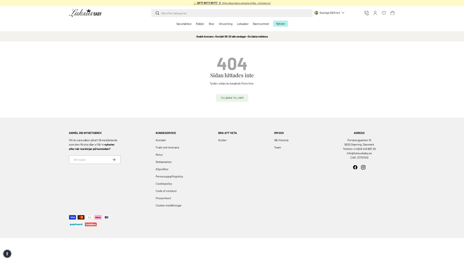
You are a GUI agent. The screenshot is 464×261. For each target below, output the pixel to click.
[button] (392, 13)
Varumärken (184, 23)
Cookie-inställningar (169, 205)
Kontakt (161, 140)
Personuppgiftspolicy (169, 176)
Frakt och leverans (167, 147)
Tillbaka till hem (232, 97)
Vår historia (281, 140)
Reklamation (164, 161)
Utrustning (226, 23)
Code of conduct (166, 190)
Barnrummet (261, 23)
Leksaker (243, 23)
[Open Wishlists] (384, 13)
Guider (222, 140)
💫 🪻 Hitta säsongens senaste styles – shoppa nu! (232, 3)
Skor (211, 23)
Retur (159, 154)
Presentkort (163, 198)
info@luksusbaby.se (359, 153)
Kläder (200, 23)
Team (277, 147)
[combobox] (232, 13)
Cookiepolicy (164, 183)
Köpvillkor (162, 169)
